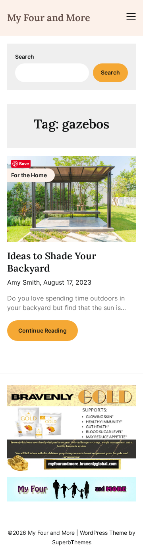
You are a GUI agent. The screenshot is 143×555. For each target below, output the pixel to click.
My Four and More (48, 17)
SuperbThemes (71, 542)
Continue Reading (42, 330)
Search (24, 56)
